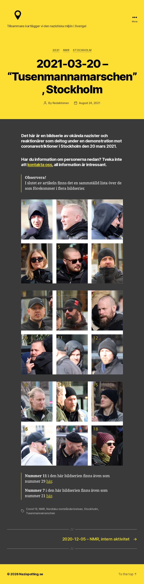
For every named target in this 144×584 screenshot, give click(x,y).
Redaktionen (61, 103)
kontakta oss (39, 164)
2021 (56, 50)
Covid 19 (31, 509)
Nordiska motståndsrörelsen (64, 509)
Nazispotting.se (31, 574)
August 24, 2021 (89, 103)
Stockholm (82, 50)
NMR (66, 50)
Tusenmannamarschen (40, 513)
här (49, 481)
